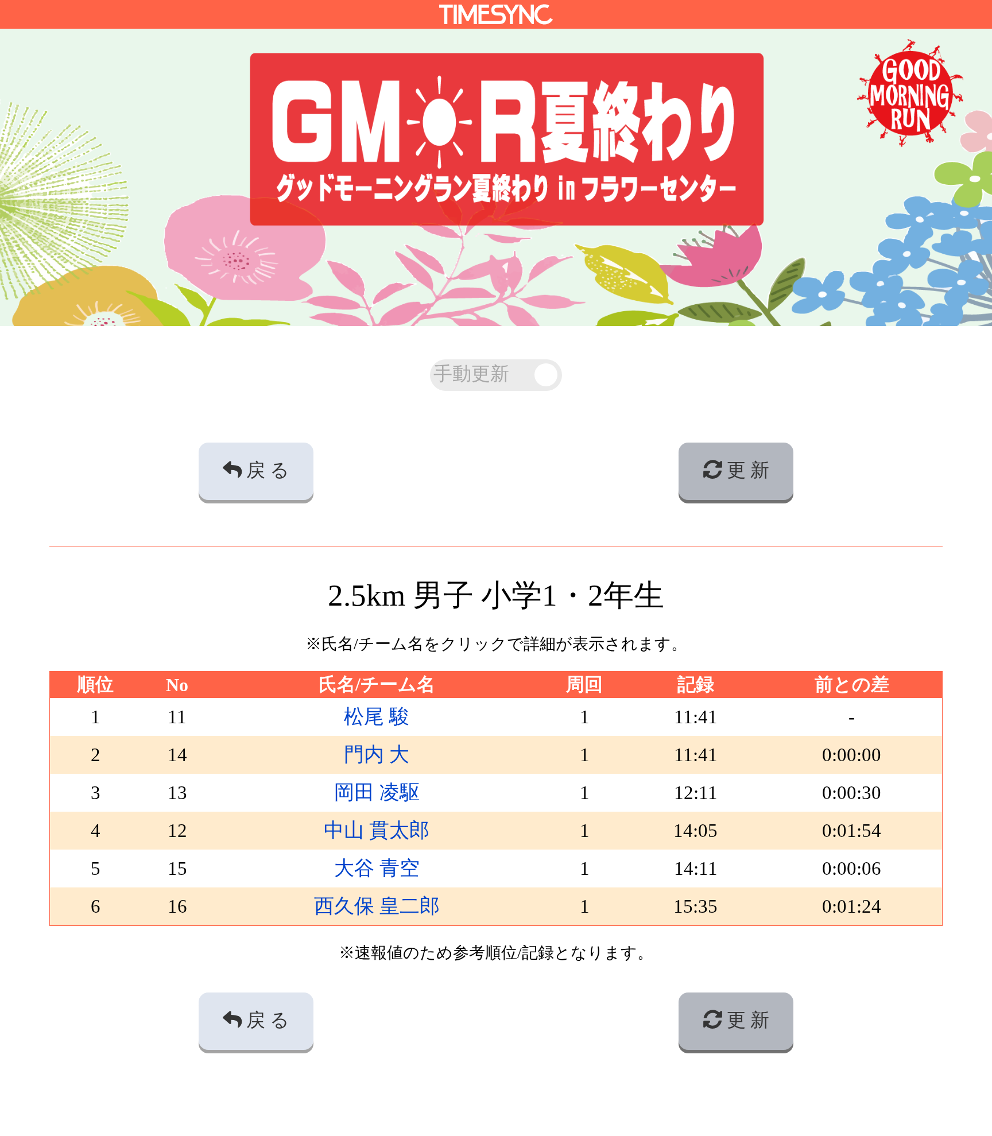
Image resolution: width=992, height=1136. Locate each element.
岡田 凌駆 (377, 792)
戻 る (265, 469)
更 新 (745, 469)
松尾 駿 (376, 716)
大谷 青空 (377, 868)
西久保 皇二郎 (377, 906)
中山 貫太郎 (376, 830)
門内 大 (376, 754)
